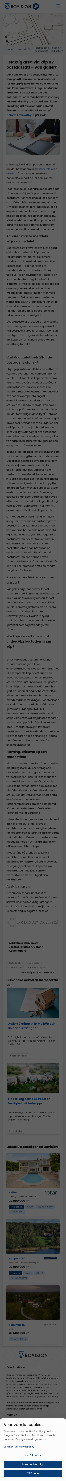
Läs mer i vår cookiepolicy (19, 1446)
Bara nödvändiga (33, 1464)
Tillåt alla (33, 1473)
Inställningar (33, 1455)
